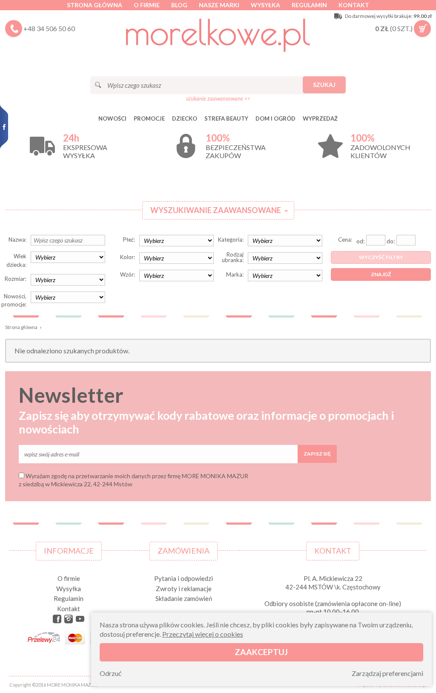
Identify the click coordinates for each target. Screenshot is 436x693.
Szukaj (324, 84)
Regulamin (309, 5)
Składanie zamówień (183, 598)
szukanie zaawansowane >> (218, 98)
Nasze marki (219, 5)
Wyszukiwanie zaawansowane (215, 210)
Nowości (112, 118)
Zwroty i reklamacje (184, 588)
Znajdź (381, 274)
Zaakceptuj (261, 652)
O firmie (147, 5)
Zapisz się (317, 453)
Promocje (149, 118)
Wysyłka (265, 5)
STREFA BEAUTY (226, 118)
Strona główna (94, 5)
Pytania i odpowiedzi (183, 578)
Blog (179, 5)
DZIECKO (184, 118)
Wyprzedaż (320, 118)
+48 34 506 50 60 (49, 28)
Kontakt (353, 5)
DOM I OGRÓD (275, 118)
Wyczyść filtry (381, 257)
